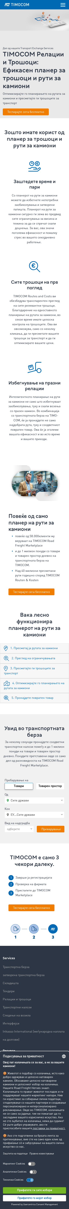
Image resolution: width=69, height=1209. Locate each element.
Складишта (11, 983)
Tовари (19, 786)
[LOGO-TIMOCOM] (16, 4)
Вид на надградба (17, 823)
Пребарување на (16, 780)
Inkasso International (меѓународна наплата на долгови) (34, 1035)
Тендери (9, 991)
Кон (7, 809)
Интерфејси (11, 1023)
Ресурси (9, 1051)
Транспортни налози (17, 1007)
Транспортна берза (16, 967)
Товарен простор (50, 786)
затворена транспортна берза (24, 975)
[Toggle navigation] (63, 4)
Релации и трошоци (17, 999)
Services (9, 958)
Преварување (51, 829)
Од (6, 794)
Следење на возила (17, 1015)
